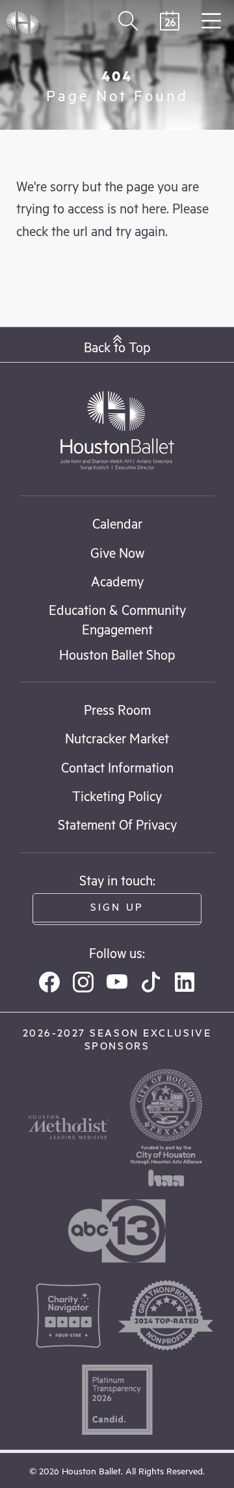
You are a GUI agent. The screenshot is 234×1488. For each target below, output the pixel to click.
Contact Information (117, 767)
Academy (117, 580)
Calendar (117, 523)
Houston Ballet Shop (117, 654)
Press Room (117, 709)
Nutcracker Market (117, 737)
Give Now (117, 552)
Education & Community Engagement (117, 619)
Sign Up (117, 906)
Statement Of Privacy (117, 824)
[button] (117, 345)
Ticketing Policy (117, 795)
